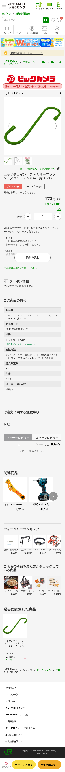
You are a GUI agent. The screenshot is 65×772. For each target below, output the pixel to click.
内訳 (59, 209)
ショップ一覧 (11, 694)
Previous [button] (11, 126)
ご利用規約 (10, 721)
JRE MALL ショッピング (11, 62)
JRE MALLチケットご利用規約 (20, 728)
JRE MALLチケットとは (16, 714)
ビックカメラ (15, 93)
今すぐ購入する (49, 764)
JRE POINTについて (15, 708)
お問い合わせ (11, 701)
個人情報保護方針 (14, 741)
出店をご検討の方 (14, 735)
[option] (32, 126)
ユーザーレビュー (18, 438)
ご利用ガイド (11, 688)
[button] (53, 496)
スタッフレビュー (46, 438)
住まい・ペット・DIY (34, 62)
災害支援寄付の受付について (26, 53)
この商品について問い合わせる (39, 169)
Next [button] (53, 126)
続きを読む (32, 257)
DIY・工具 (56, 62)
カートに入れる (24, 764)
